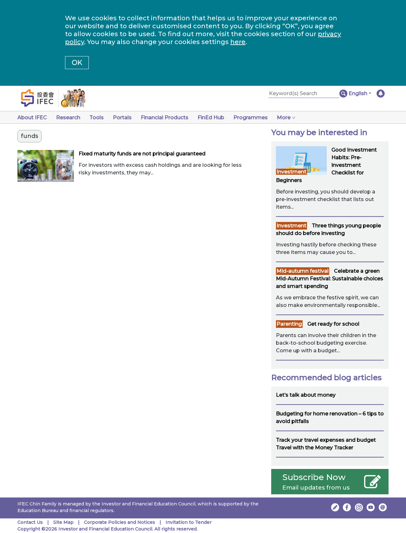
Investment (291, 172)
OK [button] (77, 62)
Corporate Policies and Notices (119, 522)
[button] (360, 93)
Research (68, 117)
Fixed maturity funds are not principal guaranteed (142, 154)
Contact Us (30, 522)
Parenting (289, 324)
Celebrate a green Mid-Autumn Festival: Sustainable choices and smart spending (329, 278)
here (238, 42)
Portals (122, 117)
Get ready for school (333, 324)
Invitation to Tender (189, 522)
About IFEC (32, 117)
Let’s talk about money (306, 395)
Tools (96, 117)
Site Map (63, 522)
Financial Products (164, 117)
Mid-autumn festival (303, 271)
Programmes (250, 117)
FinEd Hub (211, 117)
